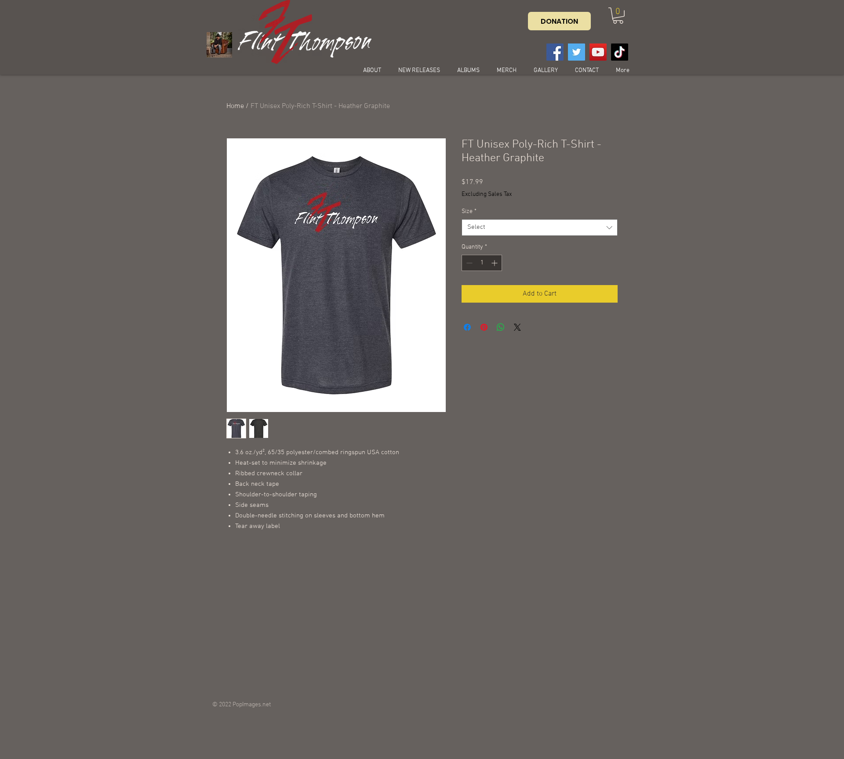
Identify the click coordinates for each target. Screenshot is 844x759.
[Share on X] (517, 327)
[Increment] (495, 263)
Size (469, 211)
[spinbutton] (482, 263)
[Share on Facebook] (467, 327)
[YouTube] (598, 52)
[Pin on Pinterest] (484, 327)
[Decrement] (468, 263)
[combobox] (540, 227)
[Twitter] (576, 52)
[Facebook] (555, 52)
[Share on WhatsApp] (500, 327)
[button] (618, 15)
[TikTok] (619, 52)
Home (235, 106)
